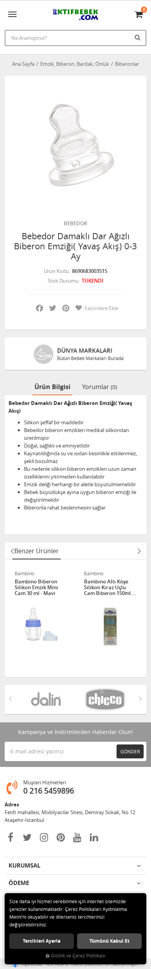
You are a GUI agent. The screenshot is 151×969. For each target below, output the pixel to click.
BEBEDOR (75, 223)
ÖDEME (19, 883)
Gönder (130, 751)
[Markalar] (46, 699)
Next (139, 551)
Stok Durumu (63, 280)
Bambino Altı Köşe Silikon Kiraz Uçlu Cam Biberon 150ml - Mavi (109, 587)
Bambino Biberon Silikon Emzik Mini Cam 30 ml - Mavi (36, 587)
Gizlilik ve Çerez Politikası (78, 956)
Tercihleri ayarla (41, 941)
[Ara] (138, 37)
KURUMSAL (24, 865)
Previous (12, 551)
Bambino (24, 573)
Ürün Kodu (56, 271)
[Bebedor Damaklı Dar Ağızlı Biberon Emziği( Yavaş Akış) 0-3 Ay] (75, 147)
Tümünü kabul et (109, 941)
